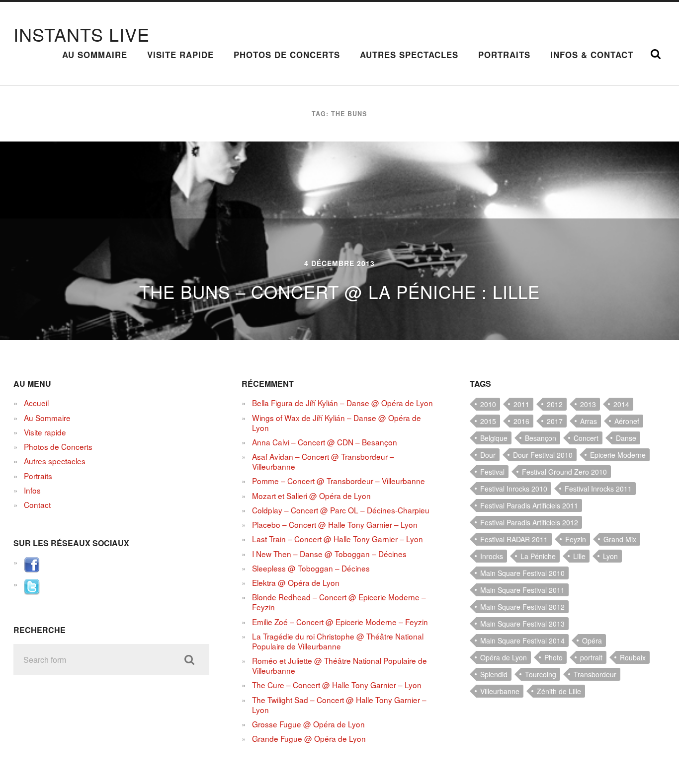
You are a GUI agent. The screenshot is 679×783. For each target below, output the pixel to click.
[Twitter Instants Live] (32, 591)
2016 (521, 421)
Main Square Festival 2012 (522, 607)
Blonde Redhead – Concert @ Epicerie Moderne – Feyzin (339, 601)
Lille (579, 556)
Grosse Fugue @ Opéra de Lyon (308, 723)
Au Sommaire (94, 55)
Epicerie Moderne (618, 455)
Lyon (610, 556)
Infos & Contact (591, 55)
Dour (488, 455)
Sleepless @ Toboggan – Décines (311, 568)
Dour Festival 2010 (543, 455)
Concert (586, 438)
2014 (621, 404)
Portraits (504, 55)
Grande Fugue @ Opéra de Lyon (309, 738)
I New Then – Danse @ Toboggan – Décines (329, 553)
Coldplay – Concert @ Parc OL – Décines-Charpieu (340, 509)
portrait (591, 657)
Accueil (36, 402)
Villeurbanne (499, 691)
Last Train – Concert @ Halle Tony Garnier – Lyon (337, 538)
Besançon (540, 438)
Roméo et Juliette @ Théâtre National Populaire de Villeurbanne (339, 665)
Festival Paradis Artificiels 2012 (529, 522)
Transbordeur (595, 674)
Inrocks (491, 556)
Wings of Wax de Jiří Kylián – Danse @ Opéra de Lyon (336, 422)
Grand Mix (619, 539)
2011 (521, 404)
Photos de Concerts (287, 55)
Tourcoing (540, 674)
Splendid (494, 674)
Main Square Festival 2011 (522, 590)
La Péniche (538, 556)
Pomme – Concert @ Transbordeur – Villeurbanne (338, 480)
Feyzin (575, 539)
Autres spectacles (409, 55)
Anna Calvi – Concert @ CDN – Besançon (324, 441)
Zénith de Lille (559, 691)
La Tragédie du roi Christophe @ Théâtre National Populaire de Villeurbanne (338, 641)
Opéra (592, 640)
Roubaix (633, 657)
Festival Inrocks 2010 (513, 489)
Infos (32, 490)
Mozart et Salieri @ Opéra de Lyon (311, 495)
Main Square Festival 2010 (522, 573)
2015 (488, 421)
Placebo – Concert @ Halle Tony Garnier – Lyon (335, 524)
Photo (553, 657)
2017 (555, 421)
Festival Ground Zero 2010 (564, 472)
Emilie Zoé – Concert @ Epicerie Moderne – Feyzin (340, 621)
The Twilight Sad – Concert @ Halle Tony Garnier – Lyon (339, 704)
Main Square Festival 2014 (522, 640)
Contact (37, 504)
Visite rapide (180, 55)
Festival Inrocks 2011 (598, 489)
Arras (588, 421)
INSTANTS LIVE (81, 34)
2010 (488, 404)
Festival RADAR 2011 (514, 539)
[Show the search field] (656, 54)
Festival (492, 472)
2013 (588, 404)
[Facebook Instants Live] (32, 569)
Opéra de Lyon (503, 657)
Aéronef (626, 421)
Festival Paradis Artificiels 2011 (529, 505)
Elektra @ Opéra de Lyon (296, 582)
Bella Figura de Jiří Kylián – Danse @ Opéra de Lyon (342, 402)
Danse (626, 438)
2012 (555, 404)
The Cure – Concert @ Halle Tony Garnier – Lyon (337, 684)
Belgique (494, 438)
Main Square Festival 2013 (522, 624)
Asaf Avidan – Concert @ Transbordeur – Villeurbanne (323, 461)
